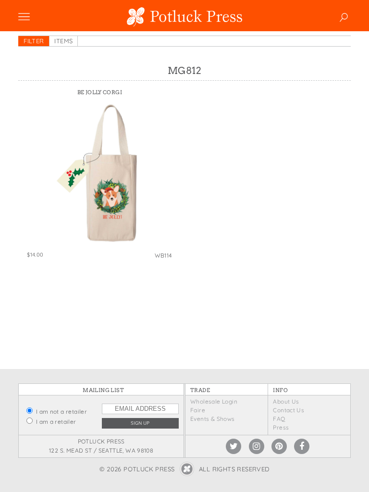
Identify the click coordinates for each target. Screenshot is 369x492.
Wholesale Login (213, 401)
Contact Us (288, 410)
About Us (286, 401)
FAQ (279, 418)
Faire (197, 410)
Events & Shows (212, 418)
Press (281, 427)
